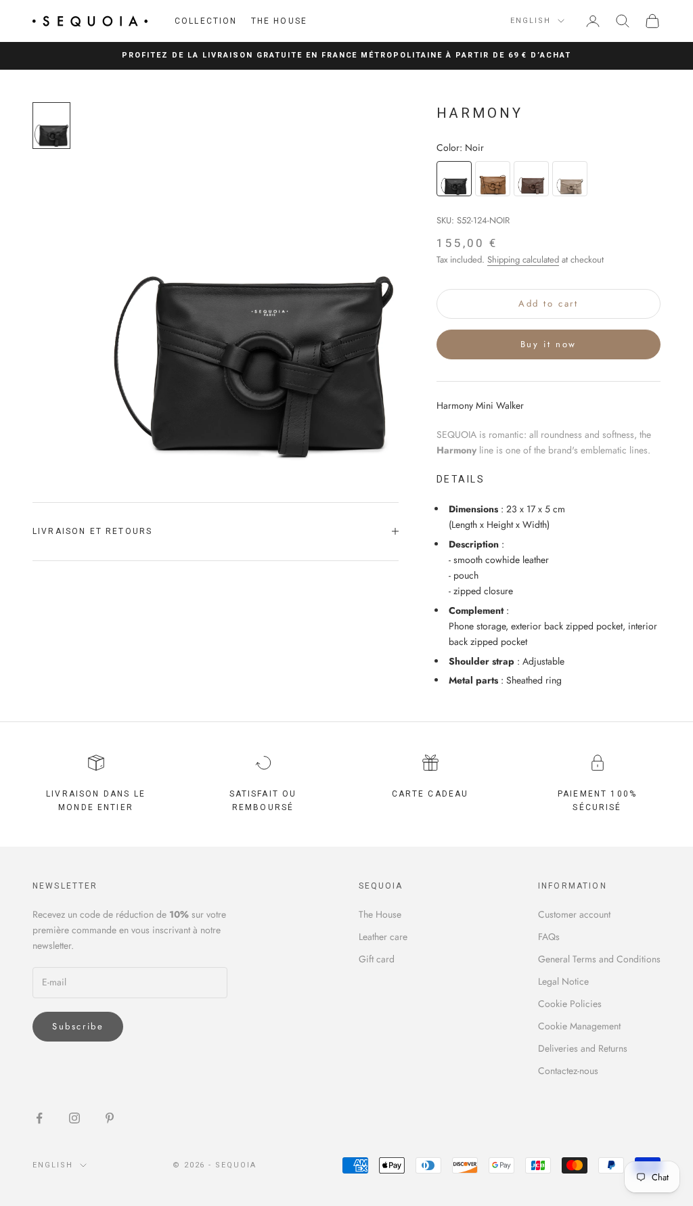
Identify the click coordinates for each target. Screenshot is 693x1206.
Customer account (574, 914)
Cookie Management (579, 1026)
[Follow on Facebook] (39, 1118)
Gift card (377, 959)
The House (279, 21)
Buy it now (548, 344)
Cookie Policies (570, 1003)
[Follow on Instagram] (74, 1118)
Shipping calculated (523, 259)
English (530, 20)
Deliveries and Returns (582, 1048)
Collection (206, 21)
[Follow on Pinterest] (109, 1118)
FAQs (549, 936)
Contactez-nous (568, 1070)
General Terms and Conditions (599, 959)
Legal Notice (563, 981)
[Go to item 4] (51, 125)
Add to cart (548, 303)
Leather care (383, 936)
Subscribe (78, 1026)
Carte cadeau (430, 794)
